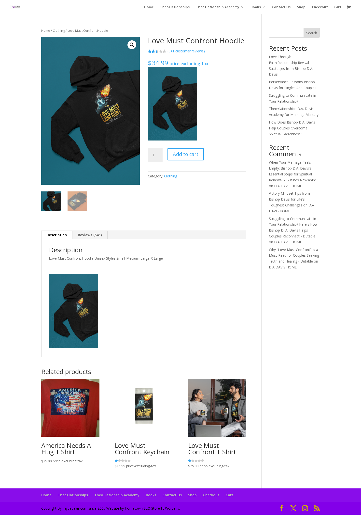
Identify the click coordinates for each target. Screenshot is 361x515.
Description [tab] (56, 235)
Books (255, 7)
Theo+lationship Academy (217, 7)
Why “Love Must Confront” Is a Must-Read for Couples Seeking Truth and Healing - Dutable (294, 255)
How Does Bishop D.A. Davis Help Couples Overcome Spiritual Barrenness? (292, 128)
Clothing (59, 30)
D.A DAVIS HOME (288, 186)
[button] (131, 44)
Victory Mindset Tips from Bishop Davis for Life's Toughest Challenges (289, 199)
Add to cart (185, 154)
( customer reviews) (186, 51)
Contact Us (281, 7)
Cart (337, 7)
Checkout (320, 7)
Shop (301, 7)
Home (149, 7)
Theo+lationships (175, 7)
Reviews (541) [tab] (90, 235)
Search (311, 33)
